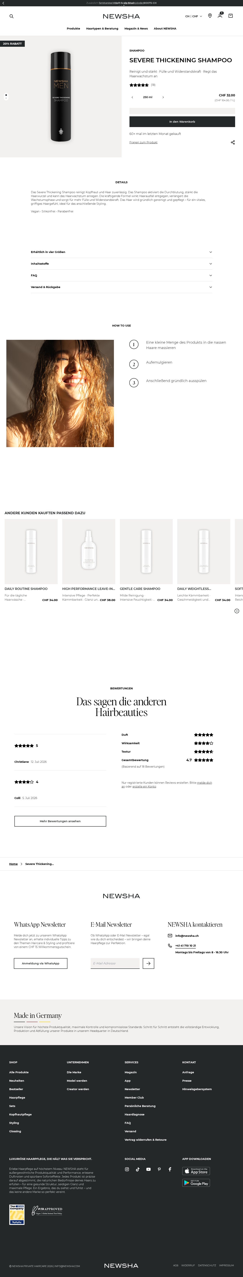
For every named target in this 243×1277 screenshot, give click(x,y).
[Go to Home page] (121, 20)
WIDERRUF (188, 1265)
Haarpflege (17, 1097)
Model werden (77, 1080)
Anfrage (188, 1072)
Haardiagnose (134, 1114)
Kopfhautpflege (20, 1114)
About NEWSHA (165, 28)
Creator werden (78, 1089)
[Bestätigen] (148, 963)
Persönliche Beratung (140, 1106)
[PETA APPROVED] (47, 1210)
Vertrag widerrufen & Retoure (146, 1139)
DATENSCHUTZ (207, 1265)
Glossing (15, 1131)
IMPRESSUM (226, 1265)
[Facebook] (170, 1169)
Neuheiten (16, 1080)
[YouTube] (148, 1169)
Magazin (131, 1072)
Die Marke (74, 1072)
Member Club (134, 1097)
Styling (14, 1123)
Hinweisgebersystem (197, 1089)
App (128, 1080)
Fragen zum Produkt (143, 142)
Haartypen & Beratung (102, 28)
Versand (130, 1131)
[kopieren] (182, 111)
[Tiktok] (137, 1169)
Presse (187, 1080)
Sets (12, 1106)
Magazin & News (136, 28)
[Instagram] (127, 1169)
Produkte (73, 28)
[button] (3, 3)
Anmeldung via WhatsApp (40, 963)
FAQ (128, 1123)
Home (13, 864)
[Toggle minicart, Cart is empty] (231, 16)
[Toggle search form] (11, 16)
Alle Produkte (19, 1072)
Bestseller (16, 1089)
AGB (175, 1265)
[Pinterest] (159, 1169)
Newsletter (132, 1089)
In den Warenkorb (182, 121)
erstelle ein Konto (144, 786)
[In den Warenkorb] (50, 592)
